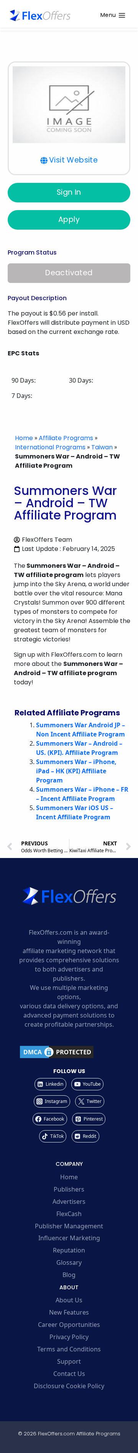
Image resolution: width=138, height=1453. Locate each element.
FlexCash (69, 1214)
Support (69, 1361)
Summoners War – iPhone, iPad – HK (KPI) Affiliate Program (76, 771)
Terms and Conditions (69, 1349)
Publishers (69, 1189)
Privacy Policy (69, 1337)
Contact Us (69, 1373)
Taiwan (102, 447)
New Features (69, 1312)
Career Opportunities (69, 1324)
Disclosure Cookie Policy (69, 1386)
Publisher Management (69, 1226)
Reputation (69, 1250)
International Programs (50, 447)
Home (24, 438)
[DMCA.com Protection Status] (69, 1052)
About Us (69, 1300)
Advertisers (69, 1201)
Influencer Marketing (69, 1238)
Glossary (69, 1262)
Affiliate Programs (66, 438)
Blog (69, 1275)
